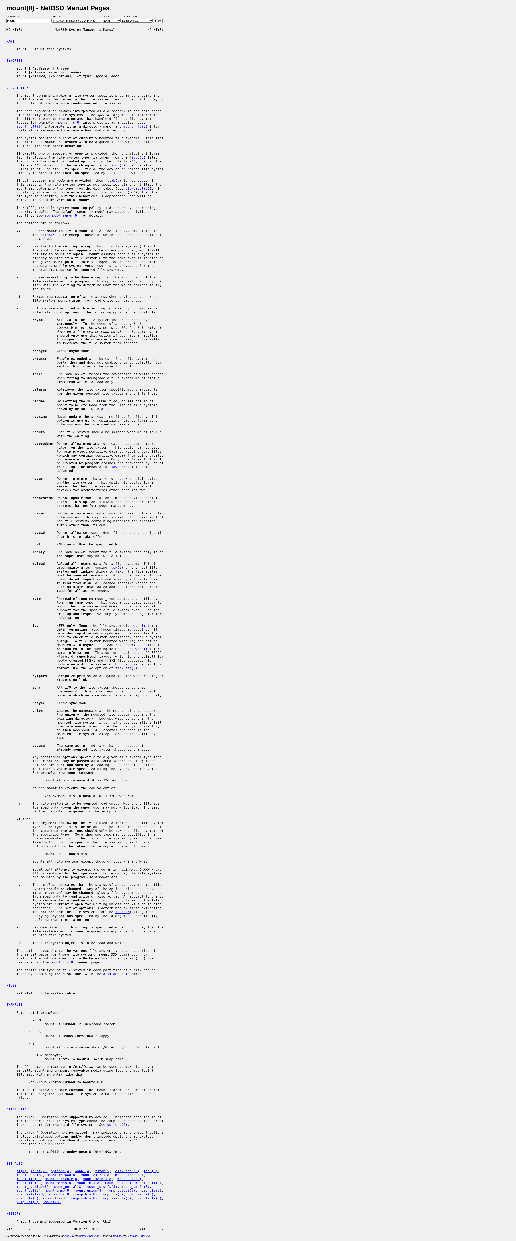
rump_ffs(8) (60, 1194)
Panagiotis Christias (138, 1235)
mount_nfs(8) (135, 126)
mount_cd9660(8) (62, 1175)
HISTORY (13, 1214)
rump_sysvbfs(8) (116, 1198)
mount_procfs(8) (102, 1187)
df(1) (106, 409)
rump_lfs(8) (112, 1194)
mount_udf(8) (29, 1190)
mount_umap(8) (58, 1190)
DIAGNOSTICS (17, 1109)
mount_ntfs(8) (118, 1183)
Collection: (130, 17)
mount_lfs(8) (129, 1179)
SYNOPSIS (14, 61)
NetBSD (69, 1235)
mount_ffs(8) (69, 122)
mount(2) (39, 1171)
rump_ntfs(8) (55, 1198)
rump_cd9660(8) (121, 1190)
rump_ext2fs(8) (31, 1194)
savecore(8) (122, 467)
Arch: (108, 17)
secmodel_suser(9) (62, 215)
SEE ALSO (14, 1163)
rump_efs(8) (150, 1190)
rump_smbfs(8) (84, 1198)
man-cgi (117, 1235)
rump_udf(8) (28, 1202)
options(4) (117, 1125)
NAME (10, 41)
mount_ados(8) (30, 1175)
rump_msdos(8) (140, 1194)
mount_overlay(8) (33, 1187)
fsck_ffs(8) (126, 668)
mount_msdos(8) (59, 1183)
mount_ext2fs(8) (96, 1175)
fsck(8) (116, 567)
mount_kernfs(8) (98, 1179)
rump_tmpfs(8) (148, 1198)
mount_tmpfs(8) (135, 1187)
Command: (14, 17)
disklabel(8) (137, 188)
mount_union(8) (89, 1190)
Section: (59, 17)
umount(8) (52, 1202)
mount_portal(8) (68, 1187)
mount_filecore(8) (62, 1179)
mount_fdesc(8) (129, 1175)
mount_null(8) (30, 126)
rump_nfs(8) (28, 1198)
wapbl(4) (141, 626)
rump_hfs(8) (86, 1194)
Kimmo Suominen (88, 1235)
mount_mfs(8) (29, 1183)
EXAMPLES (14, 1005)
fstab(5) (137, 157)
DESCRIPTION (17, 88)
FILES (11, 985)
